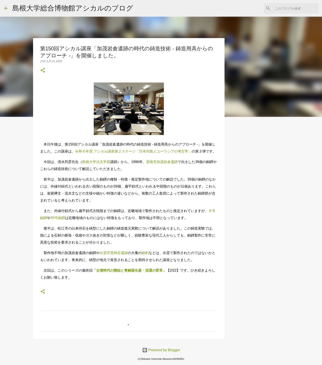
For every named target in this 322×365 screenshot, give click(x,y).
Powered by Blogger (163, 350)
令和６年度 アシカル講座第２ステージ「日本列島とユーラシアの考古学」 (133, 151)
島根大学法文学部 (96, 162)
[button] (42, 71)
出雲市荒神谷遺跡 (114, 253)
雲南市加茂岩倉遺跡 (162, 162)
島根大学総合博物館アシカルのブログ (72, 8)
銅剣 (145, 253)
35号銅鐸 (58, 218)
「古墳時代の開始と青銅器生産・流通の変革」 (129, 270)
